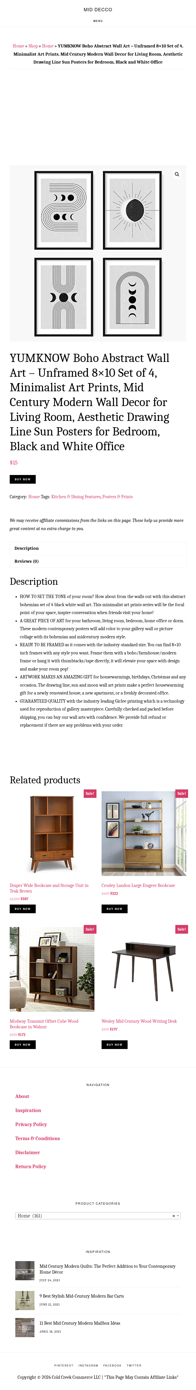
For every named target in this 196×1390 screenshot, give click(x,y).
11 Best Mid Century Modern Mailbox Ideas (80, 1323)
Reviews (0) (27, 561)
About (22, 1096)
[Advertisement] (103, 120)
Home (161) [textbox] (96, 1216)
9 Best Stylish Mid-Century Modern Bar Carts (82, 1296)
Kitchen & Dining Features (76, 496)
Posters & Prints (117, 496)
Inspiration (28, 1110)
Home (18, 46)
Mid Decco (98, 9)
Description (27, 548)
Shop (33, 46)
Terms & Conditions (37, 1138)
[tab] (98, 548)
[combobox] (98, 1215)
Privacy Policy (31, 1124)
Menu (98, 21)
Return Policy (30, 1166)
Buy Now (23, 479)
